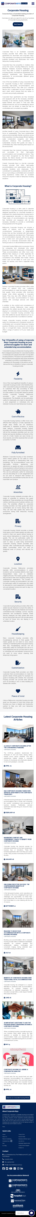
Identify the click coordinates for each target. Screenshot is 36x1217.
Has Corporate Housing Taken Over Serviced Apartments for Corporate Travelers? (18, 792)
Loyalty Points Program (24, 1145)
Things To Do (22, 1134)
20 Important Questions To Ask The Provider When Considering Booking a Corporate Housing (18, 1024)
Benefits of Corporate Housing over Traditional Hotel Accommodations (18, 978)
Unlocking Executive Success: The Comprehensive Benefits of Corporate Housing (16, 886)
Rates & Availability (7, 1138)
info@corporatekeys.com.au (13, 1165)
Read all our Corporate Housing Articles (18, 1097)
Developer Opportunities (24, 1143)
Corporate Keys (6, 1141)
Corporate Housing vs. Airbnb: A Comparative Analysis (16, 1070)
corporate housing (21, 1114)
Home (3, 1134)
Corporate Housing (10, 749)
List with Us (21, 1141)
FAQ (3, 1143)
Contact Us (21, 1147)
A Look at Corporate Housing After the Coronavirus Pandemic (17, 746)
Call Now (24, 3)
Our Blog (4, 1145)
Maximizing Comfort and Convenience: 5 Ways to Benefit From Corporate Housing (17, 839)
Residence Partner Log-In (25, 1138)
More (3, 1126)
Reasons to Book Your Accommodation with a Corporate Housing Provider (17, 932)
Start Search (18, 24)
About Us (4, 1136)
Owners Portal (22, 1136)
